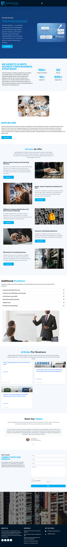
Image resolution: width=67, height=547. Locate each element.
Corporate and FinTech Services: (11, 290)
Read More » (6, 371)
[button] (42, 3)
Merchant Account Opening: (10, 305)
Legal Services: (7, 302)
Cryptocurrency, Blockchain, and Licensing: (14, 293)
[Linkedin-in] (8, 540)
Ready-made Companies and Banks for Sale (33, 535)
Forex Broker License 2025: (10, 296)
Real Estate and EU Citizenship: (11, 299)
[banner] (33, 423)
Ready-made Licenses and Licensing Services (32, 531)
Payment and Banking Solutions (31, 541)
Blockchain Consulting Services (31, 543)
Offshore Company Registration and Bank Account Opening (32, 538)
